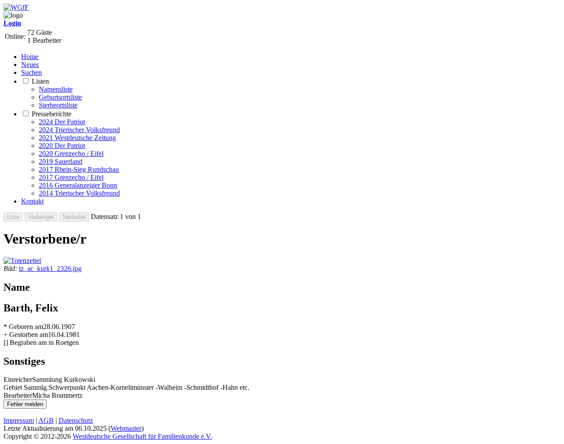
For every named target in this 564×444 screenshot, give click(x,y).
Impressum (19, 420)
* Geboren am (23, 326)
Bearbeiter (18, 395)
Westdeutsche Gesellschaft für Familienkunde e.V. (142, 436)
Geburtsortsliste (60, 97)
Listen (40, 81)
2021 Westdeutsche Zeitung (77, 137)
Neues (30, 64)
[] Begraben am (25, 342)
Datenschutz (76, 420)
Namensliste (56, 89)
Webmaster (126, 428)
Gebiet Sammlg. (26, 387)
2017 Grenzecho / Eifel (71, 177)
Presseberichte (51, 114)
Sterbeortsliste (58, 105)
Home (29, 56)
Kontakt (32, 201)
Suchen (31, 72)
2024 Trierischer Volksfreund (79, 129)
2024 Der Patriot (62, 122)
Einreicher (18, 379)
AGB (46, 420)
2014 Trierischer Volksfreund (79, 193)
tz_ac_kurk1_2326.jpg (50, 268)
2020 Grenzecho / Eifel (71, 153)
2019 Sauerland (60, 161)
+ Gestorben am (26, 334)
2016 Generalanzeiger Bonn (78, 185)
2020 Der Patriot (62, 145)
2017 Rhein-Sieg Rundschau (79, 169)
